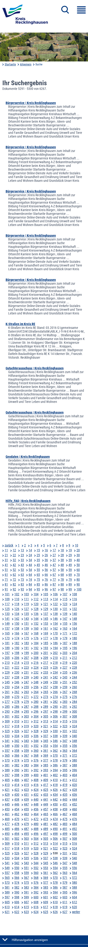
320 (36, 726)
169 (45, 633)
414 (16, 785)
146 (55, 618)
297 (45, 711)
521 (45, 848)
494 (16, 834)
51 (6, 570)
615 (26, 907)
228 (74, 667)
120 (36, 604)
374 (16, 760)
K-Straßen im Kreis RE (20, 324)
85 (38, 584)
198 (16, 653)
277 (7, 702)
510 (16, 843)
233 (45, 672)
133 (7, 614)
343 (26, 741)
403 (64, 775)
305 (45, 716)
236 (74, 672)
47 (54, 565)
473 (45, 819)
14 (30, 550)
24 (30, 555)
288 (36, 706)
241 (45, 677)
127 (26, 609)
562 (55, 873)
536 (36, 858)
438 (16, 799)
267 (64, 692)
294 (16, 711)
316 (74, 721)
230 (16, 672)
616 (36, 907)
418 (55, 785)
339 (64, 736)
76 (46, 579)
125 (7, 609)
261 (7, 692)
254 (16, 687)
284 (74, 702)
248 (36, 682)
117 (7, 604)
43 (22, 565)
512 (36, 843)
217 (45, 662)
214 (16, 662)
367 (26, 755)
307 (64, 716)
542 (16, 863)
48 (62, 565)
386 (55, 765)
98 (62, 589)
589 (7, 892)
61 (6, 574)
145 (45, 618)
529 (45, 853)
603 (64, 897)
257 (45, 687)
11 (6, 550)
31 (6, 560)
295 (26, 711)
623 (26, 912)
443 (64, 799)
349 (7, 746)
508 (74, 838)
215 (26, 662)
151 (26, 623)
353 (45, 746)
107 (64, 594)
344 (36, 741)
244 (74, 677)
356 (74, 746)
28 (62, 555)
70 (78, 574)
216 (36, 662)
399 (26, 775)
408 (36, 780)
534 (16, 858)
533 (7, 858)
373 (7, 760)
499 (64, 834)
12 (14, 550)
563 (64, 873)
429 (7, 794)
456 (36, 809)
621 (7, 912)
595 (64, 892)
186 (55, 643)
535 (26, 858)
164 (74, 628)
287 (26, 706)
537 (45, 858)
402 (55, 775)
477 (7, 824)
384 (36, 765)
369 (45, 755)
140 (74, 614)
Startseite (10, 64)
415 (26, 785)
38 (62, 560)
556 (74, 868)
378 (55, 760)
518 (16, 848)
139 (64, 614)
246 (16, 682)
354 (55, 746)
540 (74, 858)
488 (36, 829)
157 (7, 628)
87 (54, 584)
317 (7, 726)
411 (64, 780)
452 (74, 804)
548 (74, 863)
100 (79, 589)
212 (74, 658)
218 (55, 662)
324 (74, 726)
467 (64, 814)
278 (16, 702)
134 (16, 614)
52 (14, 570)
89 (70, 584)
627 (64, 912)
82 (14, 584)
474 (55, 819)
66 (46, 574)
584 (36, 887)
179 (64, 638)
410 (55, 780)
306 (55, 716)
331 (64, 731)
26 (46, 555)
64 (30, 574)
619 (64, 907)
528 (36, 853)
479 (26, 824)
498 (55, 834)
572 (74, 878)
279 (26, 702)
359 (26, 750)
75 (38, 579)
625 (45, 912)
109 (7, 599)
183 (26, 643)
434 (55, 794)
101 (7, 594)
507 (64, 838)
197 (7, 653)
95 (38, 589)
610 (55, 902)
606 (16, 902)
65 (38, 574)
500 (74, 834)
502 (16, 838)
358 (16, 750)
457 (45, 809)
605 (7, 902)
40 (78, 560)
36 (46, 560)
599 (26, 897)
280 (36, 702)
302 (16, 716)
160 (36, 628)
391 (26, 770)
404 (74, 775)
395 (64, 770)
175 (26, 638)
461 (7, 814)
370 (55, 755)
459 (64, 809)
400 (36, 775)
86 (46, 584)
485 (7, 829)
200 (36, 653)
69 (70, 574)
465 (45, 814)
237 (7, 677)
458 (55, 809)
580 (74, 882)
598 (16, 897)
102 (16, 594)
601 (45, 897)
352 (36, 746)
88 (62, 584)
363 (64, 750)
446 (16, 804)
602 (55, 897)
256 (36, 687)
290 (55, 706)
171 (64, 633)
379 (64, 760)
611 (64, 902)
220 (74, 662)
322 (55, 726)
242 (55, 677)
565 (7, 878)
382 (16, 765)
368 (36, 755)
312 (36, 721)
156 (74, 623)
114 (55, 599)
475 (64, 819)
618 (55, 907)
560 (36, 873)
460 (74, 809)
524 (74, 848)
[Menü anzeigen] (81, 9)
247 (26, 682)
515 (64, 843)
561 (45, 873)
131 (64, 609)
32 (14, 560)
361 (45, 750)
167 (26, 633)
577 (45, 882)
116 (74, 599)
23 (22, 555)
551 (26, 868)
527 (26, 853)
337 (45, 736)
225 (45, 667)
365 (7, 755)
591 (26, 892)
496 (36, 834)
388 (74, 765)
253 (7, 687)
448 (36, 804)
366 (16, 755)
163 (64, 628)
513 (45, 843)
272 (36, 697)
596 (74, 892)
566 (16, 878)
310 (16, 721)
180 (74, 638)
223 (26, 667)
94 (30, 589)
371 (64, 755)
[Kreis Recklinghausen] (25, 16)
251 (64, 682)
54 (30, 570)
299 (64, 711)
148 (74, 618)
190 (16, 648)
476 (74, 819)
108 (74, 594)
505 (45, 838)
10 (76, 545)
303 (26, 716)
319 (26, 726)
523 (64, 848)
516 (74, 843)
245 (7, 682)
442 (55, 799)
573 (7, 882)
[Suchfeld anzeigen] (65, 10)
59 (70, 570)
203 (64, 653)
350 (16, 746)
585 (45, 887)
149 (7, 623)
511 (26, 843)
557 (7, 873)
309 (7, 721)
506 (55, 838)
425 (45, 790)
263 (26, 692)
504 (36, 838)
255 (26, 687)
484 (74, 824)
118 (16, 604)
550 (16, 868)
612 (74, 902)
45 (38, 565)
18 (62, 550)
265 (45, 692)
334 (16, 736)
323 (64, 726)
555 (64, 868)
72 (14, 579)
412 (74, 780)
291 (64, 706)
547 (64, 863)
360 (36, 750)
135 (26, 614)
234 (55, 672)
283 (64, 702)
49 (70, 565)
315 (64, 721)
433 (45, 794)
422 (16, 790)
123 (64, 604)
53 (22, 570)
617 (45, 907)
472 (36, 819)
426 (55, 790)
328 (36, 731)
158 (16, 628)
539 (64, 858)
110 (16, 599)
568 (36, 878)
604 (74, 897)
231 (26, 672)
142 (16, 618)
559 (26, 873)
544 (36, 863)
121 (45, 604)
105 (45, 594)
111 (26, 599)
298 (55, 711)
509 (7, 843)
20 (78, 550)
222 (16, 667)
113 (45, 599)
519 (26, 848)
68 (62, 574)
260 (74, 687)
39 (70, 560)
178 (55, 638)
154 (55, 623)
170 (55, 633)
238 (16, 677)
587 (64, 887)
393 (45, 770)
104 (36, 594)
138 (55, 614)
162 (55, 628)
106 (55, 594)
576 (36, 882)
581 (7, 887)
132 (74, 609)
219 (64, 662)
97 (54, 589)
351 (26, 746)
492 (74, 829)
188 (74, 643)
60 (78, 570)
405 (7, 780)
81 (6, 584)
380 (74, 760)
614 (16, 907)
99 (70, 589)
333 (7, 736)
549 (7, 868)
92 (14, 589)
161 (45, 628)
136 (36, 614)
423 (26, 790)
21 (6, 555)
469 (7, 819)
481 (45, 824)
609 (45, 902)
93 (22, 589)
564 (74, 873)
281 (45, 702)
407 (26, 780)
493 (7, 834)
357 (7, 750)
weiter (76, 912)
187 (64, 643)
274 (55, 697)
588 (74, 887)
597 (7, 897)
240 (36, 677)
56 (46, 570)
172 (74, 633)
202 (55, 653)
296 (36, 711)
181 (7, 643)
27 (54, 555)
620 (74, 907)
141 (7, 618)
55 (38, 570)
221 (7, 667)
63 (22, 574)
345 (45, 741)
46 (46, 565)
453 (7, 809)
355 (64, 746)
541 (7, 863)
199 (26, 653)
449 (45, 804)
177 (45, 638)
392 (36, 770)
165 (7, 633)
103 (26, 594)
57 (54, 570)
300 (74, 711)
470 (16, 819)
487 (26, 829)
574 (16, 882)
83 (22, 584)
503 (26, 838)
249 (45, 682)
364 (74, 750)
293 (7, 711)
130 (55, 609)
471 (26, 819)
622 (16, 912)
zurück (9, 545)
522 (55, 848)
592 (36, 892)
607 (26, 902)
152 (36, 623)
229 (7, 672)
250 (55, 682)
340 (74, 736)
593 (45, 892)
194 (55, 648)
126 (16, 609)
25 (38, 555)
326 (16, 731)
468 (74, 814)
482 (55, 824)
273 (45, 697)
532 (74, 853)
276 (74, 697)
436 (74, 794)
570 (55, 878)
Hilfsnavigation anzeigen (30, 940)
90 (78, 584)
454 (16, 809)
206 (16, 658)
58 (62, 570)
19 (70, 550)
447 (26, 804)
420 (74, 785)
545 (45, 863)
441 (45, 799)
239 (26, 677)
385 (45, 765)
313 (45, 721)
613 (7, 907)
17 (54, 550)
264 (36, 692)
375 (26, 760)
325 (7, 731)
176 (36, 638)
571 (64, 878)
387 (64, 765)
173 (7, 638)
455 (26, 809)
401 (45, 775)
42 (14, 565)
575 (26, 882)
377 (45, 760)
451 (64, 804)
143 (26, 618)
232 (36, 672)
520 (36, 848)
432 (36, 794)
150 (16, 623)
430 (16, 794)
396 (74, 770)
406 (16, 780)
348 (74, 741)
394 (55, 770)
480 (36, 824)
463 (26, 814)
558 (16, 873)
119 (26, 604)
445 (7, 804)
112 (36, 599)
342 (16, 741)
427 (64, 790)
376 (36, 760)
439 (26, 799)
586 (55, 887)
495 (26, 834)
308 (74, 716)
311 (26, 721)
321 (45, 726)
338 (55, 736)
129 (45, 609)
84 (30, 584)
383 (26, 765)
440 (36, 799)
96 (46, 589)
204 (74, 653)
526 (16, 853)
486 (16, 829)
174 (16, 638)
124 (74, 604)
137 (45, 614)
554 (55, 868)
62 (14, 574)
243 (64, 677)
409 (45, 780)
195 (64, 648)
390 (16, 770)
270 (16, 697)
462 (16, 814)
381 (7, 765)
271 (26, 697)
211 (64, 658)
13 (22, 550)
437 (7, 799)
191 (26, 648)
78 (62, 579)
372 (74, 755)
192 (36, 648)
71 (6, 579)
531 (64, 853)
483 (64, 824)
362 (55, 750)
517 (7, 848)
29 (70, 555)
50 (78, 565)
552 (36, 868)
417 (45, 785)
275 (64, 697)
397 (7, 775)
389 (7, 770)
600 (36, 897)
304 (36, 716)
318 (16, 726)
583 (26, 887)
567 (26, 878)
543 (26, 863)
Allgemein (25, 64)
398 (16, 775)
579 (64, 882)
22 (14, 555)
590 (16, 892)
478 (16, 824)
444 (74, 799)
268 (74, 692)
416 (36, 785)
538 (55, 858)
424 (36, 790)
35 (38, 560)
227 (64, 667)
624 (36, 912)
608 (36, 902)
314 (55, 721)
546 (55, 863)
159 (26, 628)
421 (7, 790)
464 (36, 814)
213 (7, 662)
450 (55, 804)
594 (55, 892)
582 (16, 887)
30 (78, 555)
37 (54, 560)
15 (38, 550)
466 (55, 814)
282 (55, 702)
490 (55, 829)
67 (54, 574)
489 (45, 829)
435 (64, 794)
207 (26, 658)
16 (46, 550)
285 (7, 706)
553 (45, 868)
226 (55, 667)
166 (16, 633)
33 (22, 560)
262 (16, 692)
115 (64, 599)
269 (7, 697)
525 (7, 853)
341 (7, 741)
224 (36, 667)
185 (45, 643)
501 (7, 838)
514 (55, 843)
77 (54, 579)
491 (64, 829)
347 (64, 741)
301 (7, 716)
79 (70, 579)
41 (6, 565)
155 (64, 623)
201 (45, 653)
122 (55, 604)
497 (45, 834)
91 (6, 589)
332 (74, 731)
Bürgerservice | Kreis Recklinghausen (31, 103)
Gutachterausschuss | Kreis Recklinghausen (35, 368)
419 (64, 785)
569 (45, 878)
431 (26, 794)
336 (36, 736)
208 (36, 658)
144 (36, 618)
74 (30, 579)
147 (64, 618)
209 (45, 658)
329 (45, 731)
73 (22, 579)
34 (30, 560)
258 (55, 687)
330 (55, 731)
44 (30, 565)
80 (78, 579)
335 (26, 736)
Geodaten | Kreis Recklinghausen (28, 456)
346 (55, 741)
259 (64, 687)
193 (45, 648)
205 (7, 658)
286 (16, 706)
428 (74, 790)
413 (7, 785)
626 (55, 912)
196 (74, 648)
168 (36, 633)
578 (55, 882)
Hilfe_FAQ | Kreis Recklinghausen (28, 501)
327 (26, 731)
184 (36, 643)
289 (45, 706)
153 (45, 623)
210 (55, 658)
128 (36, 609)
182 (16, 643)
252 (74, 682)
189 (7, 648)
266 (55, 692)
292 (74, 706)
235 (64, 672)
